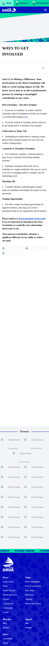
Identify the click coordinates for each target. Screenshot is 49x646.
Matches (7, 619)
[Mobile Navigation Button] (45, 10)
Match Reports (9, 590)
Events (6, 612)
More (5, 634)
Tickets (6, 599)
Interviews (29, 595)
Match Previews (10, 595)
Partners (24, 431)
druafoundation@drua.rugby (32, 218)
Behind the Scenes (33, 603)
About (5, 643)
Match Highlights (32, 581)
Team (5, 586)
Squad (28, 619)
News (5, 577)
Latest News (8, 581)
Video (28, 577)
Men (5, 623)
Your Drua (29, 590)
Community (8, 608)
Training (28, 599)
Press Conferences (33, 586)
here (26, 117)
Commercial (8, 603)
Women (6, 627)
